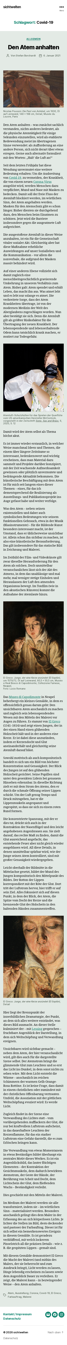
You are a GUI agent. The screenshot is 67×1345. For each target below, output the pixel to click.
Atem (11, 1293)
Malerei (27, 1296)
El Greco (56, 1293)
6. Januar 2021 (51, 55)
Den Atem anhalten (33, 47)
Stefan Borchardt (26, 55)
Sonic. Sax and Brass (47, 420)
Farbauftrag (15, 1296)
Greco (56, 721)
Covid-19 (44, 1293)
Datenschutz (12, 1318)
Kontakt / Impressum (17, 1314)
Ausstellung (22, 1293)
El (50, 721)
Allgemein (34, 39)
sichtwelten (12, 7)
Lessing (37, 1029)
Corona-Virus (42, 182)
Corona (34, 1293)
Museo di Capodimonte (25, 697)
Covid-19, (15, 178)
